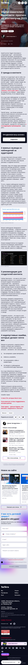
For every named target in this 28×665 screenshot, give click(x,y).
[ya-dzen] (13, 648)
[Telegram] (15, 417)
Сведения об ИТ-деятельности (7, 613)
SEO (10, 445)
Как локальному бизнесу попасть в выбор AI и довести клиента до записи (10, 487)
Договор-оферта (4, 616)
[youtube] (16, 648)
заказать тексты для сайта (10, 90)
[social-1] (24, 648)
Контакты (17, 595)
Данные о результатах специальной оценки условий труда (13, 614)
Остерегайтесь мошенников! (14, 659)
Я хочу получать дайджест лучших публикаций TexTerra (15, 562)
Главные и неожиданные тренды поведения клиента (17, 431)
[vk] (9, 648)
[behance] (20, 648)
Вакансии (3, 611)
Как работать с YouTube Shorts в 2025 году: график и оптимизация (16, 449)
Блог (2, 595)
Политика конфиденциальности (14, 657)
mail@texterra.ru (6, 637)
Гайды (13, 435)
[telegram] (10, 623)
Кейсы (16, 592)
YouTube (11, 454)
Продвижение (21, 435)
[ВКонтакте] (19, 417)
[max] (14, 623)
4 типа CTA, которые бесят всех (11, 398)
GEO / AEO (4, 498)
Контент (10, 413)
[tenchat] (2, 651)
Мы (2, 590)
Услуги (17, 590)
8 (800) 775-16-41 (6, 620)
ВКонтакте (4, 413)
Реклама (16, 435)
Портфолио (4, 592)
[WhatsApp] (23, 417)
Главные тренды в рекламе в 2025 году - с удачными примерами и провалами (17, 440)
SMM (10, 435)
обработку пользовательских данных (15, 559)
